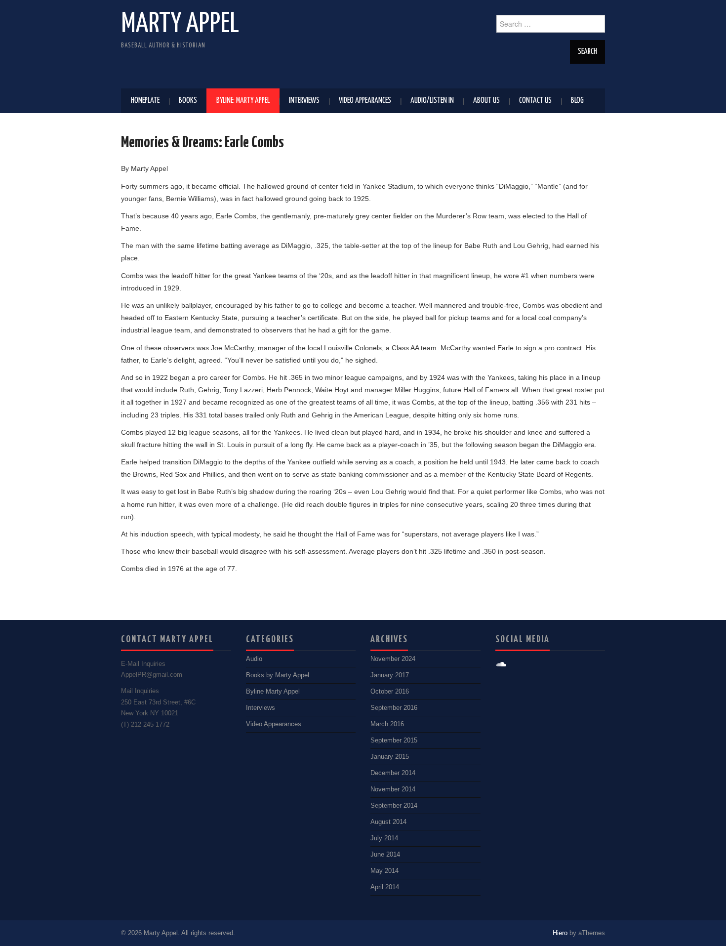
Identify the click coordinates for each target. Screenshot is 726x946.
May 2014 (384, 870)
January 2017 (389, 675)
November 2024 (392, 659)
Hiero (560, 933)
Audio (254, 659)
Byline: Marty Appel (243, 100)
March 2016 (387, 724)
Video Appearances (365, 100)
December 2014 (392, 773)
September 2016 (393, 707)
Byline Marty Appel (273, 691)
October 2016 (389, 691)
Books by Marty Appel (277, 675)
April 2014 (384, 887)
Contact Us (535, 100)
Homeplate (145, 100)
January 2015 (389, 756)
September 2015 (393, 740)
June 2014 (385, 854)
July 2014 (384, 838)
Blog (577, 100)
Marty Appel (180, 24)
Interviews (304, 100)
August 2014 (388, 822)
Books (188, 100)
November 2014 (392, 789)
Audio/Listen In (432, 100)
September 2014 (393, 805)
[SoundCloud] (501, 664)
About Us (486, 100)
